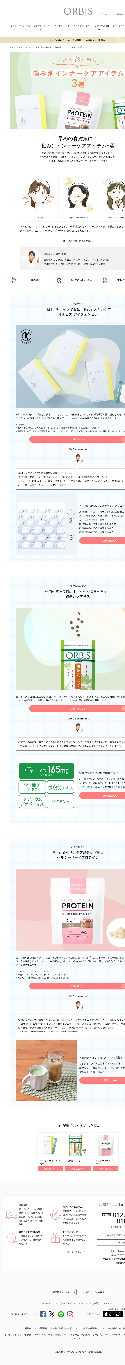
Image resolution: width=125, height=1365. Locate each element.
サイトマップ (78, 1338)
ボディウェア (109, 1303)
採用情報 (43, 1328)
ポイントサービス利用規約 (77, 1334)
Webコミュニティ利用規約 (48, 1334)
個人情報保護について (94, 1328)
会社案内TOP (29, 1328)
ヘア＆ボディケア (82, 25)
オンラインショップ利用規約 (18, 1334)
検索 (103, 14)
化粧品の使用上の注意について (65, 1328)
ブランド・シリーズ (42, 27)
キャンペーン (25, 25)
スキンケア (58, 25)
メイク (68, 25)
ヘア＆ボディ (69, 1303)
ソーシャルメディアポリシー (106, 1334)
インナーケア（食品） (101, 27)
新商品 (13, 25)
